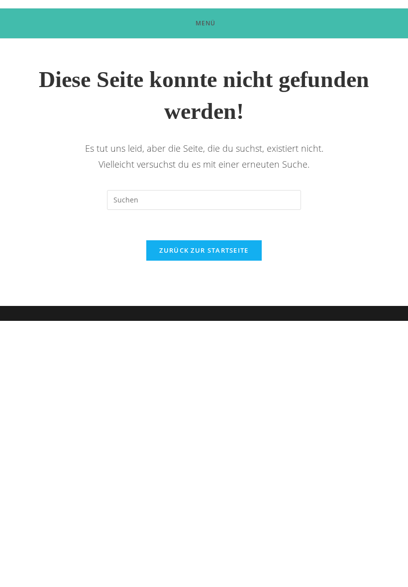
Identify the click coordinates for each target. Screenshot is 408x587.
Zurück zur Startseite (203, 250)
